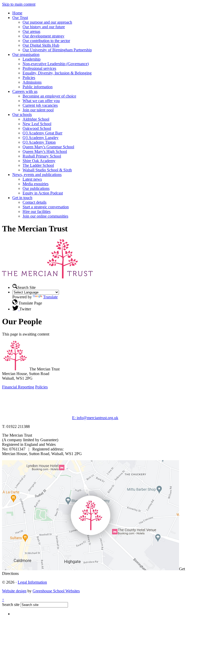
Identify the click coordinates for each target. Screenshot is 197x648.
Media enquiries (35, 184)
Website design (14, 591)
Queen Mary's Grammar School (48, 147)
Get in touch (22, 197)
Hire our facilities (37, 211)
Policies (29, 77)
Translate (50, 297)
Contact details (34, 202)
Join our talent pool (38, 110)
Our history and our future (44, 27)
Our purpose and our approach (47, 22)
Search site (10, 604)
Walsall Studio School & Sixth (47, 170)
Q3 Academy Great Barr (42, 133)
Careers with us (24, 91)
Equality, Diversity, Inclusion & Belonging (57, 73)
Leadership (32, 59)
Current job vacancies (40, 105)
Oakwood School (37, 128)
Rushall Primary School (42, 156)
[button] (14, 286)
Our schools (22, 114)
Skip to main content (18, 4)
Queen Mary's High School (45, 151)
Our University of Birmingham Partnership (57, 50)
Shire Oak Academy (39, 161)
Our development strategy (43, 36)
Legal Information (32, 582)
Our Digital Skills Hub (41, 45)
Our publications (36, 188)
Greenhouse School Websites (56, 591)
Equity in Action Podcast (43, 193)
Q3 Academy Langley (40, 137)
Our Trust (20, 17)
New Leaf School (37, 124)
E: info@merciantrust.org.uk (95, 418)
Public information (38, 87)
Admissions (32, 82)
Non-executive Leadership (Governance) (56, 64)
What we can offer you (41, 101)
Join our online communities (45, 216)
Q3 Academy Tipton (39, 142)
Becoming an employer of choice (49, 96)
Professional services (39, 68)
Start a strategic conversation (46, 207)
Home (17, 13)
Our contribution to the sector (46, 40)
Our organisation (26, 54)
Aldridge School (36, 119)
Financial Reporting (18, 387)
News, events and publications (37, 174)
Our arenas (31, 31)
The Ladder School (38, 165)
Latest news (32, 179)
